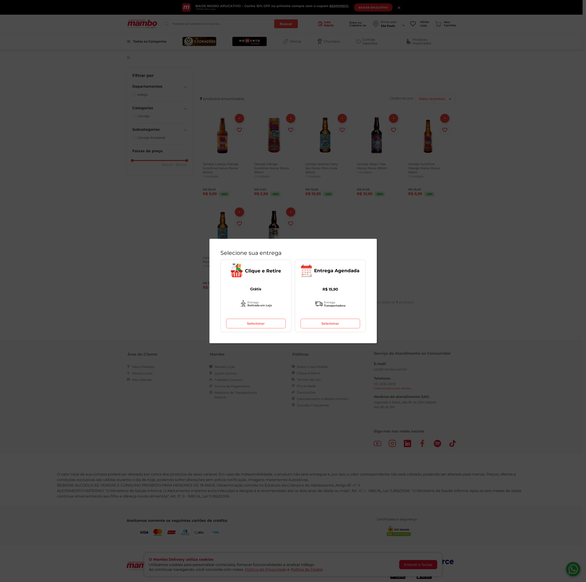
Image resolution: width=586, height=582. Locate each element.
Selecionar (256, 323)
